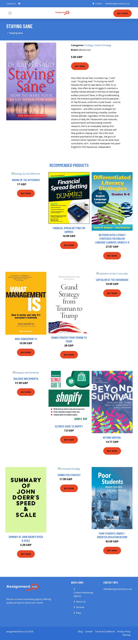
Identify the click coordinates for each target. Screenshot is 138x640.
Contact (89, 631)
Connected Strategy (69, 475)
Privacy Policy (124, 631)
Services (80, 607)
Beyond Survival (112, 437)
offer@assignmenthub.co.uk (117, 3)
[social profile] (19, 3)
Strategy (88, 45)
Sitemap (126, 634)
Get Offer (122, 13)
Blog (78, 612)
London (98, 3)
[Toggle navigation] (10, 13)
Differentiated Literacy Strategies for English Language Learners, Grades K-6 (112, 238)
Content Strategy (102, 45)
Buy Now (80, 66)
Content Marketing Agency (83, 594)
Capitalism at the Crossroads (112, 279)
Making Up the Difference (26, 180)
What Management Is (26, 339)
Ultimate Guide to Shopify (69, 426)
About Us (81, 601)
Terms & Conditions (105, 631)
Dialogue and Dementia (25, 378)
